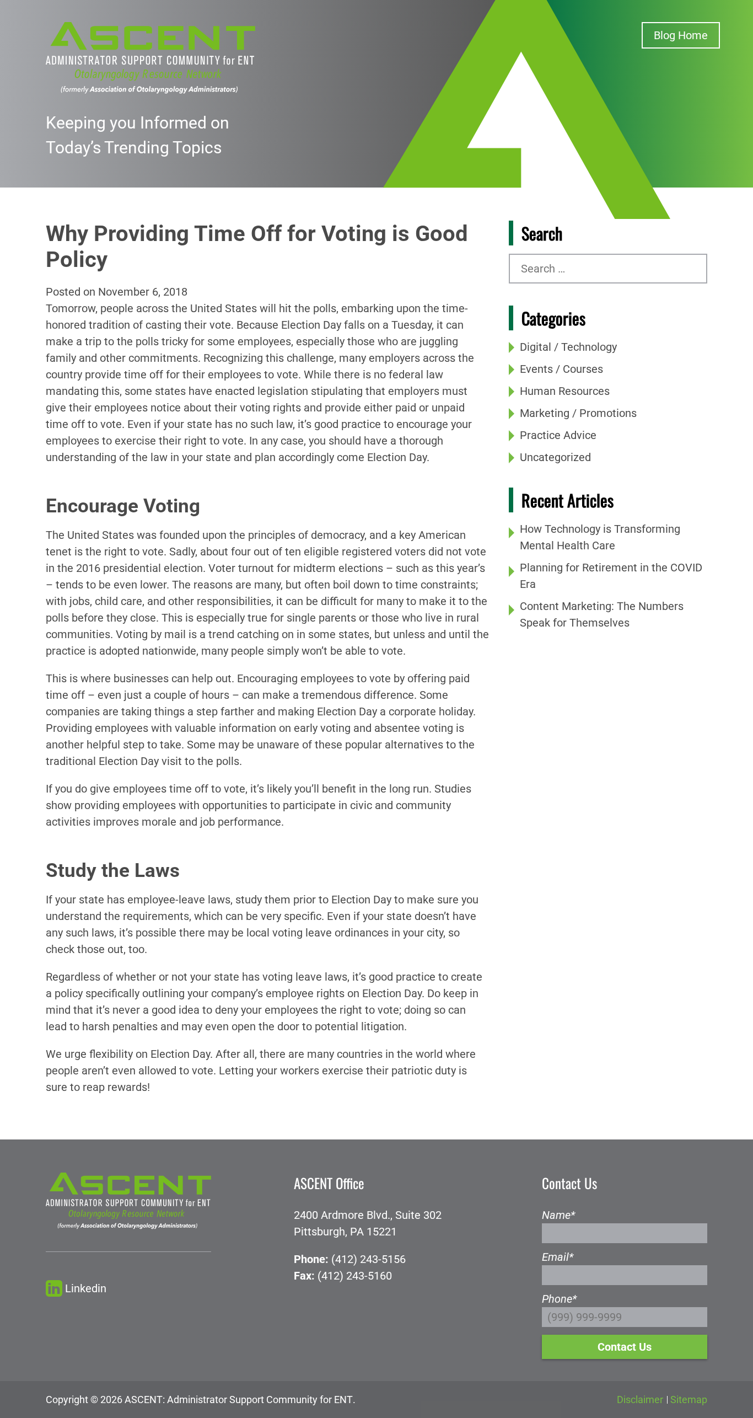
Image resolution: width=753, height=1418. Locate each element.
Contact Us (625, 1346)
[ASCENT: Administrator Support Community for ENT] (150, 56)
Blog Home (681, 35)
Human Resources (565, 391)
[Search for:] (608, 268)
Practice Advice (558, 435)
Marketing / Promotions (578, 413)
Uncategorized (555, 457)
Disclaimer (640, 1399)
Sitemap (688, 1399)
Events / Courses (561, 369)
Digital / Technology (568, 347)
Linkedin (85, 1288)
